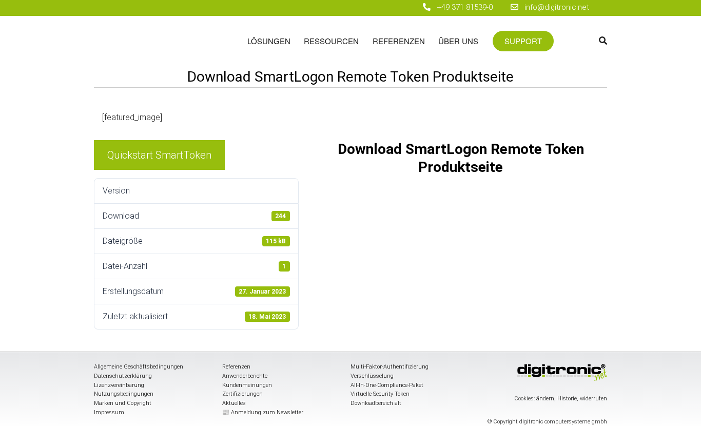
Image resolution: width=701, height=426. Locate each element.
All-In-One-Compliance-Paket (386, 385)
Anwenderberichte (244, 376)
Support (523, 41)
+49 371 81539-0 (465, 7)
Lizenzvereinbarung (119, 385)
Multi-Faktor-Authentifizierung (389, 366)
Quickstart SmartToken (159, 155)
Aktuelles (234, 403)
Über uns (458, 40)
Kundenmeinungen (247, 385)
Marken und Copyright (122, 403)
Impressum (109, 412)
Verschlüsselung (372, 376)
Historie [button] (567, 398)
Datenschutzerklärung (123, 376)
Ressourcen (331, 40)
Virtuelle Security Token (380, 394)
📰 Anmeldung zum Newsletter (262, 412)
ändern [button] (545, 398)
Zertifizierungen (242, 394)
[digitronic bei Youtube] (367, 8)
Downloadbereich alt (375, 403)
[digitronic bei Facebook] (349, 8)
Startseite (167, 46)
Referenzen (399, 40)
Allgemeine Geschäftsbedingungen (138, 366)
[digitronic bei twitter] (403, 8)
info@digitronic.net (553, 7)
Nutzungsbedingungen (123, 394)
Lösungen (268, 40)
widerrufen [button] (593, 398)
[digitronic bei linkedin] (385, 8)
